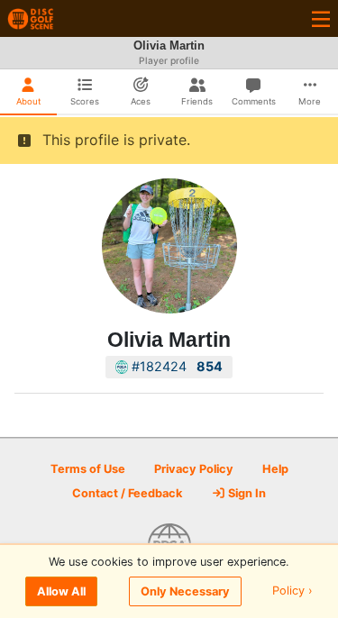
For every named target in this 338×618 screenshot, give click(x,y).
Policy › (292, 591)
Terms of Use (87, 469)
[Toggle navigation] (321, 18)
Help (275, 469)
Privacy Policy (193, 469)
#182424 (175, 366)
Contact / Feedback (127, 493)
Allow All (61, 591)
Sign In (245, 493)
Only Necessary (185, 591)
